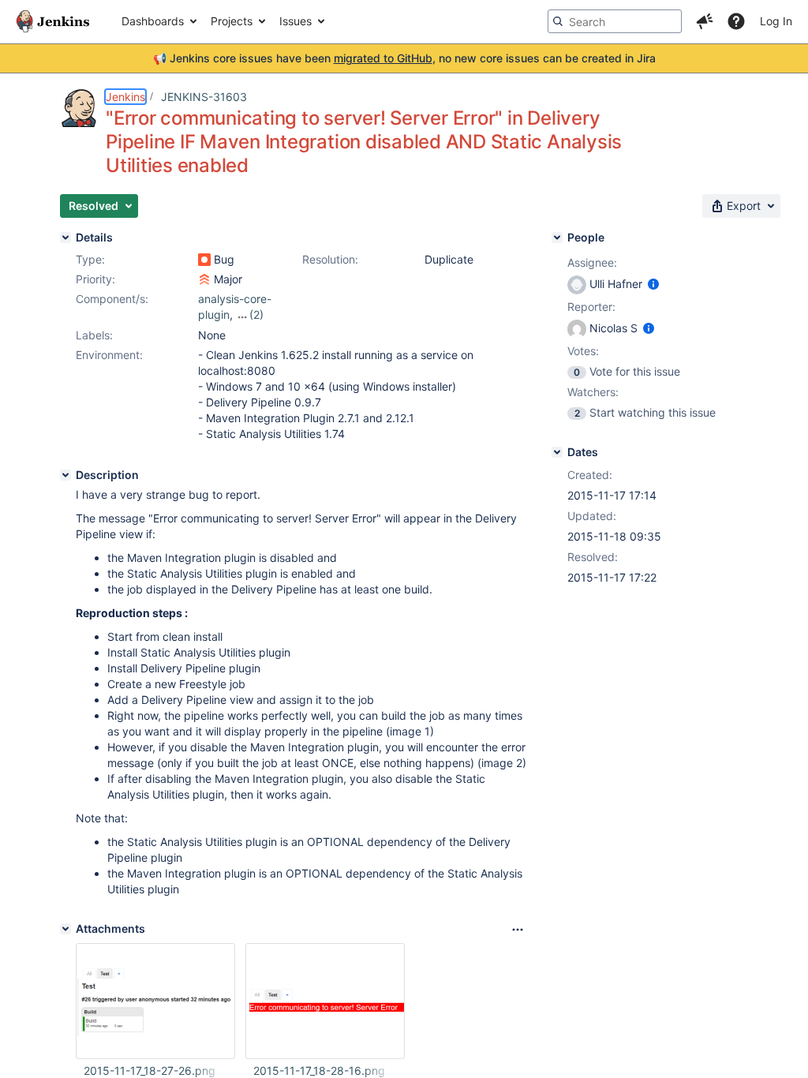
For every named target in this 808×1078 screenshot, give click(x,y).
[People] (557, 237)
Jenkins (125, 96)
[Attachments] (65, 928)
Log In (776, 21)
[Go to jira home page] (53, 21)
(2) (256, 314)
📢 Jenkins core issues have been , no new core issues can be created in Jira (404, 58)
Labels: (94, 335)
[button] (704, 21)
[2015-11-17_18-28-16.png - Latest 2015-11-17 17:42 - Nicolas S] (325, 1001)
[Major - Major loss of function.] (204, 279)
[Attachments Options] (517, 929)
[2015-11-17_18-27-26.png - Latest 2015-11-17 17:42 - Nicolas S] (155, 1001)
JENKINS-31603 (204, 96)
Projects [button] (231, 21)
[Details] (65, 237)
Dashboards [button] (153, 21)
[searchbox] (614, 21)
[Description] (65, 475)
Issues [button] (295, 21)
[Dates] (557, 452)
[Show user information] (653, 283)
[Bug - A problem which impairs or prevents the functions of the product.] (204, 259)
